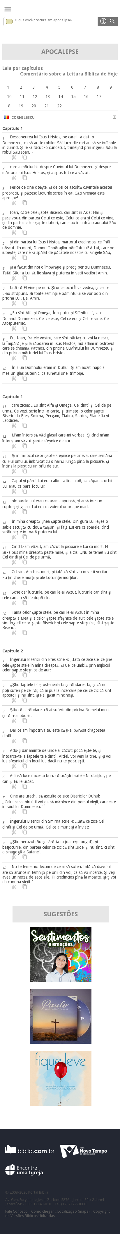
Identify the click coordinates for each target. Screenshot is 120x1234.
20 (33, 106)
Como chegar (42, 1211)
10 (9, 96)
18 (8, 106)
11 (22, 96)
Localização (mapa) (73, 1211)
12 (35, 96)
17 (99, 96)
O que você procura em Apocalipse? (43, 20)
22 (59, 106)
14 (60, 96)
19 (21, 106)
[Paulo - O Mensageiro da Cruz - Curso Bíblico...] (60, 1042)
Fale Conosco (16, 1211)
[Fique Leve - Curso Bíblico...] (60, 1104)
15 (73, 96)
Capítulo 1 (12, 128)
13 (47, 96)
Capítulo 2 (12, 651)
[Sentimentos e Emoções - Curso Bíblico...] (60, 980)
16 (86, 96)
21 (46, 106)
